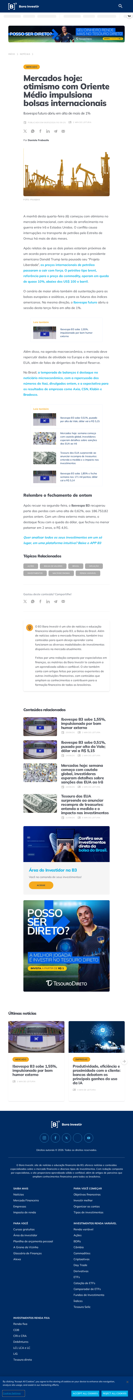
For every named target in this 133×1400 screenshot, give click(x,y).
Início (11, 54)
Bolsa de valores (53, 566)
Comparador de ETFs (87, 1289)
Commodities (82, 1253)
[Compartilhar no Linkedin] (48, 131)
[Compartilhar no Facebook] (40, 131)
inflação (94, 566)
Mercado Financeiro (26, 1200)
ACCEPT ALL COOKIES (85, 1393)
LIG (15, 1353)
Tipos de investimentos (88, 1212)
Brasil (75, 566)
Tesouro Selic (82, 1307)
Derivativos (81, 1271)
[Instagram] (44, 1138)
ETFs (77, 1277)
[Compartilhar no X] (25, 131)
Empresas (19, 1206)
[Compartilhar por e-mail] (63, 131)
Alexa (17, 1259)
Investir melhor (83, 1200)
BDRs (77, 1241)
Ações (31, 566)
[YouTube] (88, 1138)
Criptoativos (82, 1259)
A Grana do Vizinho (25, 1247)
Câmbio (79, 1247)
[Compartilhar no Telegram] (55, 131)
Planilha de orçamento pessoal (33, 1241)
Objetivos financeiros (87, 1194)
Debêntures (20, 1341)
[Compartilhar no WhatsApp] (32, 131)
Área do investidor (25, 1235)
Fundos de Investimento (89, 1295)
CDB (16, 1330)
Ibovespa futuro (85, 302)
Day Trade (80, 1265)
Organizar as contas (87, 1206)
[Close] (127, 1382)
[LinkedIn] (77, 1138)
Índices (78, 1301)
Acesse (41, 885)
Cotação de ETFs (84, 1283)
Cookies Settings (12, 1393)
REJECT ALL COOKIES (114, 1393)
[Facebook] (55, 1138)
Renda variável (88, 573)
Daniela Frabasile (38, 140)
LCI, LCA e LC (21, 1348)
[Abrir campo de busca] (120, 6)
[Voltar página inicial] (23, 6)
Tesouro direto (22, 1359)
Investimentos (35, 573)
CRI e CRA (20, 1336)
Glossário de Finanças (27, 1253)
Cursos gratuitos (24, 1229)
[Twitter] (66, 1138)
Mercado (31, 67)
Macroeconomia (61, 573)
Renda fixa (20, 1324)
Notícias (25, 54)
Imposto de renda (24, 1212)
